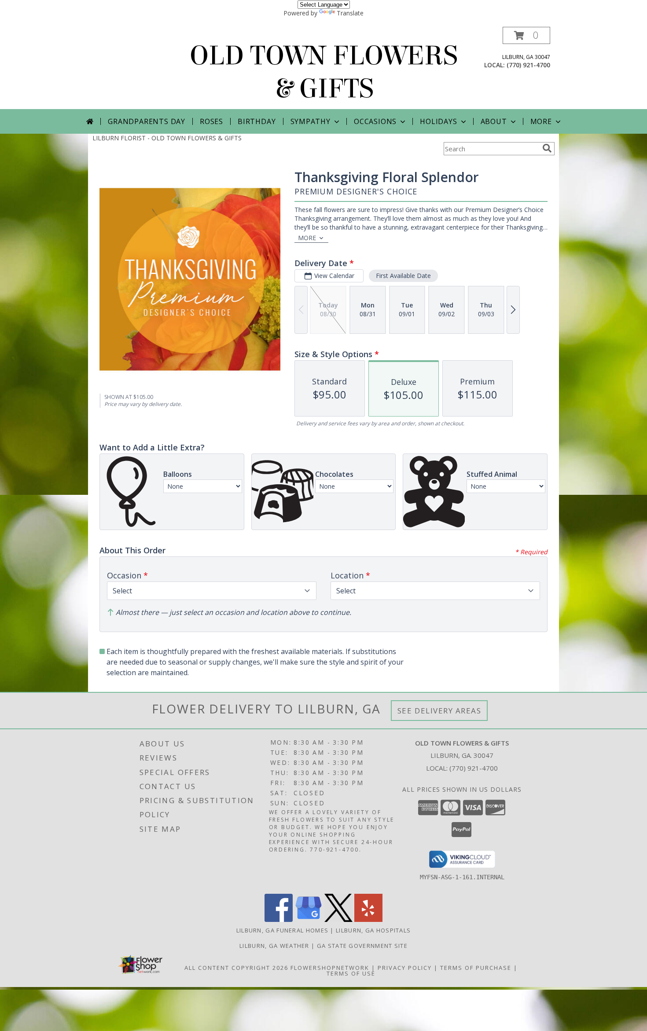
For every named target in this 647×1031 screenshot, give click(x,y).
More (541, 121)
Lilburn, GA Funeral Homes (282, 930)
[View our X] (338, 919)
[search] (547, 148)
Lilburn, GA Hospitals (373, 930)
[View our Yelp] (368, 919)
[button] (526, 35)
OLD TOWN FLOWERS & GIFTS (324, 72)
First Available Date (403, 275)
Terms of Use (351, 973)
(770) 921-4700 (528, 65)
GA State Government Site (362, 946)
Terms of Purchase (475, 968)
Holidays (438, 121)
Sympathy (310, 121)
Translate (350, 13)
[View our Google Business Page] (308, 919)
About (494, 121)
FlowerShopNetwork (329, 968)
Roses (211, 121)
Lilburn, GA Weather (274, 946)
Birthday (257, 121)
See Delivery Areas (439, 711)
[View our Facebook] (279, 919)
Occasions (375, 121)
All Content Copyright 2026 (236, 968)
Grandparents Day (146, 121)
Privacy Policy (405, 968)
